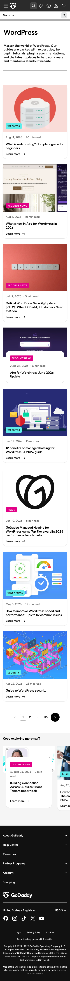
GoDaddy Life (21, 764)
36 (46, 717)
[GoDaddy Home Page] (18, 895)
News (11, 509)
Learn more (17, 800)
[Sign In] (56, 5)
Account (8, 872)
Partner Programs (14, 863)
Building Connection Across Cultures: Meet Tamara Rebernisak (26, 786)
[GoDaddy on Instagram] (15, 920)
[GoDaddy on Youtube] (42, 920)
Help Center (10, 844)
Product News (17, 206)
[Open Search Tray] (33, 5)
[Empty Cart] (63, 5)
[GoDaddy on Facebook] (6, 920)
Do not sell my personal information (35, 939)
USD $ (59, 910)
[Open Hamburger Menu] (4, 5)
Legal (18, 932)
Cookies (50, 932)
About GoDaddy (13, 835)
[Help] (48, 5)
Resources (9, 854)
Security (14, 672)
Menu (6, 15)
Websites (14, 126)
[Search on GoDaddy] (64, 15)
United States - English (17, 910)
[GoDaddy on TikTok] (24, 920)
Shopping (9, 882)
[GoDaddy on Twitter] (33, 920)
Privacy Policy (33, 932)
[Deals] (41, 5)
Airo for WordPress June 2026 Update (32, 374)
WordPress (15, 593)
